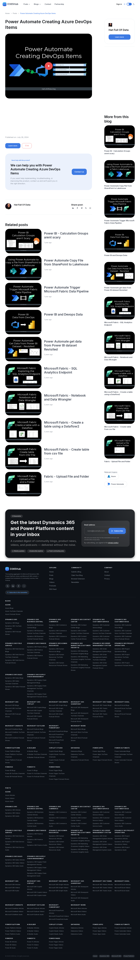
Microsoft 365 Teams (102, 702)
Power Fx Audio (32, 948)
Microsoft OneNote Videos (14, 911)
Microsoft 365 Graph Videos (58, 887)
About (106, 572)
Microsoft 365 (11, 702)
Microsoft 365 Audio (12, 890)
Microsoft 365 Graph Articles (59, 884)
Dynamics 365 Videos (12, 813)
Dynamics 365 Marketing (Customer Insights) (80, 645)
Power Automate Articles (123, 928)
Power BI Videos (10, 945)
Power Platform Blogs (12, 751)
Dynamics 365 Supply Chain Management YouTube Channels (36, 688)
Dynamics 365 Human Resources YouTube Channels (56, 657)
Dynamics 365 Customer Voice (122, 620)
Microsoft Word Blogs (78, 729)
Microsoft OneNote (14, 726)
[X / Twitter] (7, 586)
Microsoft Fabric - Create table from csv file (117, 428)
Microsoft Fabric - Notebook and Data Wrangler (118, 358)
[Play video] (49, 66)
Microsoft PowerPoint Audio (58, 919)
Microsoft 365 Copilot (33, 703)
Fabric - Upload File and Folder (66, 476)
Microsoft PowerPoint (54, 727)
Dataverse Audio (76, 934)
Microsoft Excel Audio (122, 890)
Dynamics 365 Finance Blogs (37, 647)
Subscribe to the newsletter (18, 592)
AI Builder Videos (33, 931)
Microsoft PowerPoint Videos (59, 916)
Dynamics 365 (11, 619)
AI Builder (31, 748)
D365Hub (12, 4)
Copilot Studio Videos (56, 931)
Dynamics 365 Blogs (12, 623)
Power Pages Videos (56, 945)
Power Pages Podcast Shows (59, 779)
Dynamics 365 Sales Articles (15, 860)
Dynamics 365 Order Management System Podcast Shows (100, 665)
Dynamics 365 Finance (36, 643)
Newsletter (75, 582)
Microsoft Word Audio (78, 914)
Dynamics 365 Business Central (35, 620)
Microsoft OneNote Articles (14, 908)
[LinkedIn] (73, 208)
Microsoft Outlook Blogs (35, 729)
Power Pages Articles (56, 942)
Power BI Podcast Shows (13, 776)
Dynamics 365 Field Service (13, 644)
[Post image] (23, 241)
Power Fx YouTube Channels (37, 773)
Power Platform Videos (13, 931)
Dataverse (75, 748)
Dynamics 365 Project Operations (124, 644)
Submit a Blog (76, 572)
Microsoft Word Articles (79, 908)
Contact (48, 4)
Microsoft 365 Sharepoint (77, 703)
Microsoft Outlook (36, 726)
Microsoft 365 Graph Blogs (58, 705)
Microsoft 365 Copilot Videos (37, 892)
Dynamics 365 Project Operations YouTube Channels (122, 657)
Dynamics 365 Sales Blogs (14, 678)
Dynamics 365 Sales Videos (14, 863)
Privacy (107, 579)
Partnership (59, 4)
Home (7, 13)
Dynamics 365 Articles (13, 810)
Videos (51, 582)
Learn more (12, 146)
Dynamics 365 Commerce (55, 620)
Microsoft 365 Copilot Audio (36, 895)
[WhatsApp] (90, 208)
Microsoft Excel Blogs (122, 705)
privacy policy (113, 543)
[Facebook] (77, 208)
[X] (86, 208)
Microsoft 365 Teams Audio (102, 890)
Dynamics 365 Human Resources (58, 644)
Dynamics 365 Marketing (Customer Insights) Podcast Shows (80, 667)
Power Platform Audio (12, 934)
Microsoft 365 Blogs (12, 705)
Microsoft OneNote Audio (14, 914)
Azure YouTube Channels (14, 611)
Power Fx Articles (33, 942)
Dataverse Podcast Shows (80, 760)
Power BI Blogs (10, 770)
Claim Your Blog (77, 575)
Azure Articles (10, 795)
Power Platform (12, 748)
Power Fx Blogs (32, 770)
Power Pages (54, 767)
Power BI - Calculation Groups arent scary (117, 152)
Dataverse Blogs (76, 751)
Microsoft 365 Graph (58, 702)
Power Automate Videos (123, 931)
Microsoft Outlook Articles (36, 908)
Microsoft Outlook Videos (35, 911)
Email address (89, 525)
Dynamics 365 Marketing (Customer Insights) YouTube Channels (81, 659)
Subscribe (118, 531)
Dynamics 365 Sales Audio (14, 866)
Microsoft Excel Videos (122, 887)
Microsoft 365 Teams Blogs (102, 705)
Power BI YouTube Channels (15, 773)
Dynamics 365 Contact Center (81, 620)
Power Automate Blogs (122, 751)
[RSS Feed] (24, 586)
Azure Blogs (9, 608)
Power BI (9, 767)
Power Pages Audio (55, 948)
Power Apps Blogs (99, 751)
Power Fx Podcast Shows (36, 776)
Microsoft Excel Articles (123, 884)
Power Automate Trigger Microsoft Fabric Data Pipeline (119, 221)
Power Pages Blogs (55, 770)
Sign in (119, 4)
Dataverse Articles (77, 928)
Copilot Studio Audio (56, 934)
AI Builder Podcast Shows (36, 757)
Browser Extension (78, 579)
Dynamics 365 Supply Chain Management (36, 676)
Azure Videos (9, 798)
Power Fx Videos (33, 945)
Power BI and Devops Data (63, 314)
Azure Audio (9, 801)
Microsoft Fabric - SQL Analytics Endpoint (118, 323)
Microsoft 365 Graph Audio (58, 890)
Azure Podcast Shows (12, 614)
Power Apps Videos (99, 931)
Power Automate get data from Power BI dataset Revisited (63, 345)
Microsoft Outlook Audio (35, 914)
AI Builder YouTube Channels (37, 754)
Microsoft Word (78, 726)
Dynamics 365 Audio (12, 816)
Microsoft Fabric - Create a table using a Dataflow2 (118, 393)
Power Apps (98, 748)
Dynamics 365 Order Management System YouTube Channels (100, 657)
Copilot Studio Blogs (56, 751)
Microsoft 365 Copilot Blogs (36, 707)
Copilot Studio (56, 748)
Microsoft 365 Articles (12, 884)
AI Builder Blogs (32, 751)
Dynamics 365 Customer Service (101, 620)
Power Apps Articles (100, 928)
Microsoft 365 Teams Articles (103, 884)
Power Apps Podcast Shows (102, 760)
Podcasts (52, 586)
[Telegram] (81, 208)
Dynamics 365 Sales (13, 674)
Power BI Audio (10, 948)
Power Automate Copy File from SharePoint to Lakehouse (118, 187)
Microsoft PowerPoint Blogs (58, 731)
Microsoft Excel (122, 702)
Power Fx (31, 767)
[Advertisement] (48, 119)
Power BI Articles (11, 942)
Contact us (79, 172)
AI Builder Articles (33, 928)
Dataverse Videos (77, 931)
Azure (113, 476)
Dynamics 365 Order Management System (102, 644)
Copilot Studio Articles (56, 928)
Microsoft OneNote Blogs (13, 729)
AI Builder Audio (32, 934)
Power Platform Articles (13, 928)
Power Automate (117, 484)
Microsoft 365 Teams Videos (102, 887)
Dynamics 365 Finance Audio (37, 845)
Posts (26, 4)
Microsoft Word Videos (79, 911)
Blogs (36, 4)
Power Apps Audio (99, 934)
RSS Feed (52, 589)
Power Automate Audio (122, 934)
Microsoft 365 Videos (12, 887)
